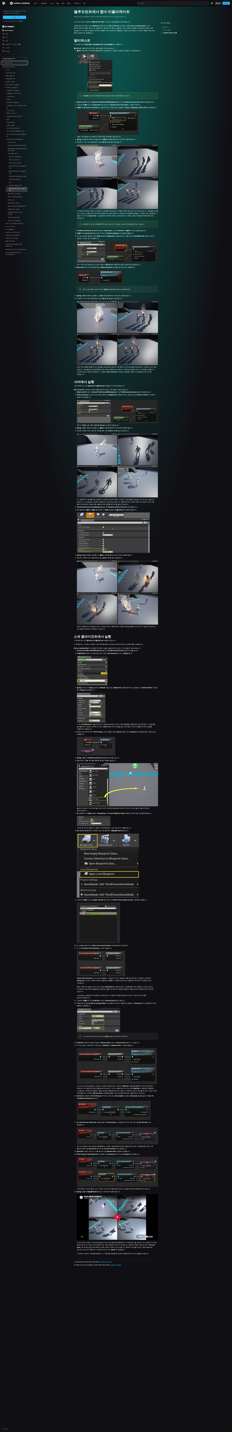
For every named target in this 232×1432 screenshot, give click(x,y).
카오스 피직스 (11, 110)
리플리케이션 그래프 (13, 209)
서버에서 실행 (166, 30)
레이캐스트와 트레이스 (13, 128)
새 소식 (8, 70)
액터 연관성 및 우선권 (15, 163)
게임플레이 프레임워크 (13, 90)
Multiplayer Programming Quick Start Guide (17, 149)
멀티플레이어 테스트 (13, 203)
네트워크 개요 (12, 142)
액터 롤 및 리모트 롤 (14, 179)
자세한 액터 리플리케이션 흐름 (17, 176)
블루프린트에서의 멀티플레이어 (17, 206)
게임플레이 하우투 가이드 (14, 93)
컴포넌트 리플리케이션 (15, 156)
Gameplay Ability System (14, 116)
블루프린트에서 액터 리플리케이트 (17, 167)
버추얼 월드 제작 (10, 78)
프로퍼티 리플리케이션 (15, 185)
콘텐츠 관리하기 (10, 76)
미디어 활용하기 (10, 229)
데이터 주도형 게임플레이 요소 (15, 131)
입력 (8, 119)
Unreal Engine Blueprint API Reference (14, 245)
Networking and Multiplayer (15, 139)
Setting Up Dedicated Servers (17, 145)
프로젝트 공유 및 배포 (12, 238)
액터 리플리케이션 (13, 153)
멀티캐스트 (165, 27)
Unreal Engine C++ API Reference (16, 249)
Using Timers (10, 96)
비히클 (8, 99)
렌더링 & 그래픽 (10, 81)
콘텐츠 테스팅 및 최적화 (12, 235)
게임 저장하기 (11, 122)
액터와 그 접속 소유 (14, 159)
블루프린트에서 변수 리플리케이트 (17, 172)
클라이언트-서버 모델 (14, 193)
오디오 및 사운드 (10, 226)
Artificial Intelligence (13, 102)
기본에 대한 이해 (10, 73)
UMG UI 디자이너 (12, 113)
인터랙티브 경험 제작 (12, 87)
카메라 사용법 (11, 125)
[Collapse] (4, 87)
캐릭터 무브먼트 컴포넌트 (15, 196)
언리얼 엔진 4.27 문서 (8, 67)
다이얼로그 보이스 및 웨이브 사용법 (16, 106)
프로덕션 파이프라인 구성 (13, 232)
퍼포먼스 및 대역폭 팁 (14, 220)
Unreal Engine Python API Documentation (13, 253)
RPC (10, 182)
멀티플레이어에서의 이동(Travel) (15, 213)
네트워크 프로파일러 (13, 217)
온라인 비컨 (11, 200)
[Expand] (4, 70)
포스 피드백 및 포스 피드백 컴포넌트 (16, 135)
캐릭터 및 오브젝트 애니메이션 (14, 223)
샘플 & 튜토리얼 (10, 241)
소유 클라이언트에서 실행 (169, 32)
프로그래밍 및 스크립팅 (12, 84)
